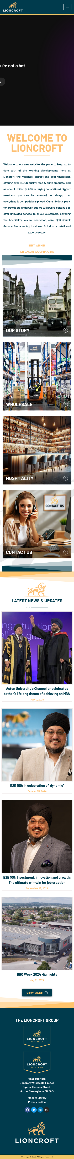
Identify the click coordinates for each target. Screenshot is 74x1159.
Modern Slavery (37, 1098)
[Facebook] (27, 1110)
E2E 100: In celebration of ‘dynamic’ (37, 785)
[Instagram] (46, 1110)
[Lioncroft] (14, 7)
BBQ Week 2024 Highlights (37, 974)
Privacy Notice (37, 1102)
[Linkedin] (40, 1110)
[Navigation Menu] (67, 7)
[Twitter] (34, 1110)
